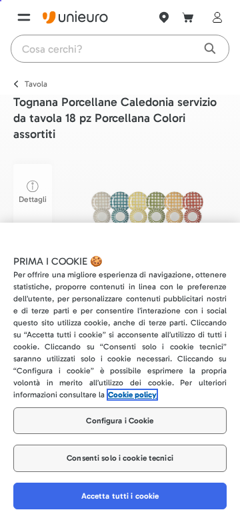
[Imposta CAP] (164, 17)
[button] (147, 216)
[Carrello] (188, 17)
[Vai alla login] (214, 17)
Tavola (36, 84)
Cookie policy (132, 394)
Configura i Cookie (119, 420)
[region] (120, 371)
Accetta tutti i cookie (120, 496)
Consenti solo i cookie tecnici (120, 458)
